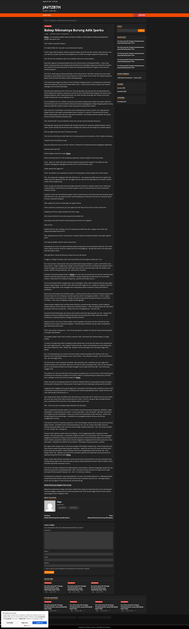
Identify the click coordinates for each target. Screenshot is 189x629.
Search (119, 26)
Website (46, 563)
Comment (47, 530)
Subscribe (142, 15)
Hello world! (137, 78)
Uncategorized (48, 26)
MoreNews (100, 627)
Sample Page (47, 15)
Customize (9, 623)
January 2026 (121, 88)
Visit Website (62, 507)
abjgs (46, 34)
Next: (100, 517)
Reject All (25, 623)
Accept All (39, 623)
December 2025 (121, 91)
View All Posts (73, 507)
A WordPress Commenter (125, 78)
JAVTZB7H (52, 7)
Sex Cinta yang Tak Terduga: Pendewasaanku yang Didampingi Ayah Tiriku (53, 588)
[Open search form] (132, 15)
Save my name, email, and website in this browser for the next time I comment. (68, 568)
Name (46, 551)
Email (46, 557)
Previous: (57, 517)
